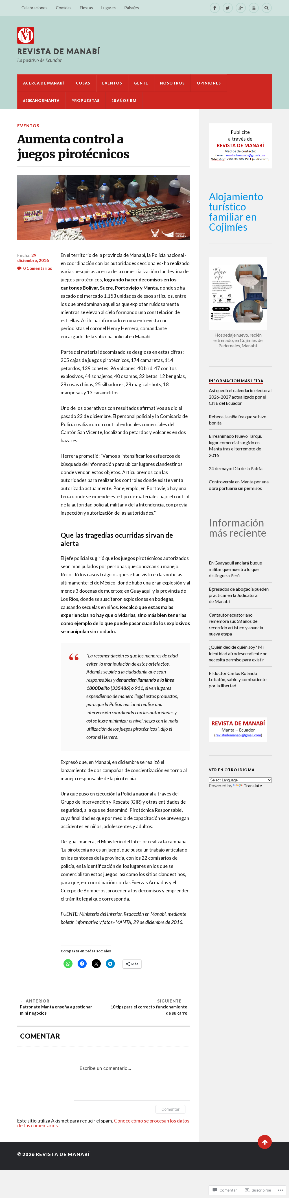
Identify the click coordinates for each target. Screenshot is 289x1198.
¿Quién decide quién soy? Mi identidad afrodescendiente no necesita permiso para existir (238, 653)
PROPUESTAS (85, 100)
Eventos (112, 83)
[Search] (267, 8)
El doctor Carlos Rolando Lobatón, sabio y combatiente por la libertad (237, 679)
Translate (253, 785)
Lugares (108, 7)
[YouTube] (254, 8)
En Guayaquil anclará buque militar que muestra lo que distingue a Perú (235, 569)
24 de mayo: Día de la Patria (235, 468)
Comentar (170, 1109)
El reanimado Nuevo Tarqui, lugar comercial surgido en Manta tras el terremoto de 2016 (235, 445)
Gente (141, 83)
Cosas (83, 83)
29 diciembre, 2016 (33, 258)
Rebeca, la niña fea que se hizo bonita (237, 419)
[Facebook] (215, 8)
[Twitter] (228, 8)
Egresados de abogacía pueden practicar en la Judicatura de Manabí (239, 595)
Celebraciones (34, 7)
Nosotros (172, 83)
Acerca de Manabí (43, 83)
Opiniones (209, 83)
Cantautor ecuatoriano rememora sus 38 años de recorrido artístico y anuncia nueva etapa (236, 624)
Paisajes (131, 7)
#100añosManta (41, 100)
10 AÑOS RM (124, 100)
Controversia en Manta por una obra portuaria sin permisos (239, 484)
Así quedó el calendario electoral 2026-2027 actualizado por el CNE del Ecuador (240, 397)
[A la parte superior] (265, 1142)
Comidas (63, 7)
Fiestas (86, 7)
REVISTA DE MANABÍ (58, 51)
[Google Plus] (241, 8)
